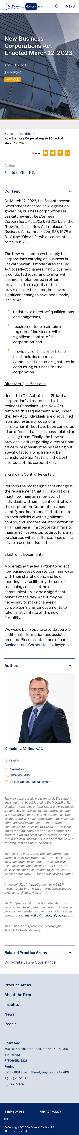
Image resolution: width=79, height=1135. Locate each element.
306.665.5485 (20, 775)
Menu (70, 6)
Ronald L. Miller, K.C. (19, 173)
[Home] (27, 6)
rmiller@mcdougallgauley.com (31, 782)
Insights (25, 133)
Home (8, 133)
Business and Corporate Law (29, 645)
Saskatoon (18, 769)
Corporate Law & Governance (30, 962)
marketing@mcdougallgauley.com (48, 915)
